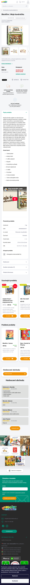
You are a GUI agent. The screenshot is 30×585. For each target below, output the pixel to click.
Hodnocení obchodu (15, 380)
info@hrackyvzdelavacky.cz (11, 518)
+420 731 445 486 (9, 521)
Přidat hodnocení (8, 373)
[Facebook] (3, 525)
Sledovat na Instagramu (16, 470)
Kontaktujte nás (9, 531)
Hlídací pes (25, 79)
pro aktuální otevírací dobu (10, 554)
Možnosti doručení (20, 74)
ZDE (18, 572)
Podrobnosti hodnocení (20, 17)
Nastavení (15, 576)
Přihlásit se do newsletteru (9, 498)
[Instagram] (6, 525)
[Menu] (28, 2)
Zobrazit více (15, 428)
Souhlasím (15, 581)
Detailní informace (6, 63)
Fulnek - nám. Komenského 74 (10, 543)
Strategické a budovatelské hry (14, 254)
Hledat (26, 6)
